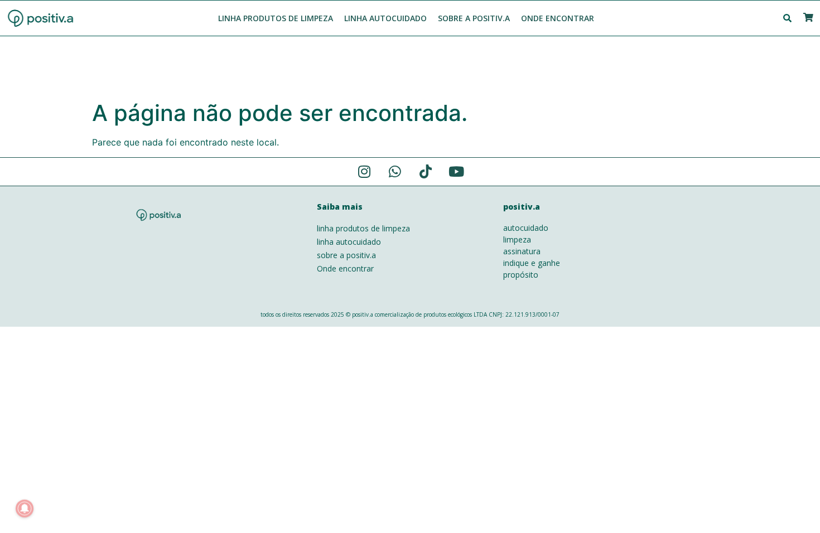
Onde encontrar (345, 268)
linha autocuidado (349, 241)
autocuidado (525, 227)
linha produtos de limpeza (363, 228)
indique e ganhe (531, 263)
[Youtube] (456, 172)
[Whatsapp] (395, 172)
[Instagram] (364, 172)
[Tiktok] (426, 172)
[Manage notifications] (24, 508)
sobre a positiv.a (346, 255)
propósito (520, 274)
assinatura (522, 251)
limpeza (517, 239)
